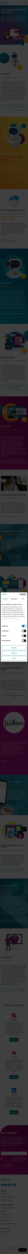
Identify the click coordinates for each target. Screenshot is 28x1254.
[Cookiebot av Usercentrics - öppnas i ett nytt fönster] (19, 595)
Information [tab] (14, 598)
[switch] (24, 631)
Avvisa (14, 658)
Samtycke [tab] (5, 598)
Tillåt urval (14, 653)
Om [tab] (23, 598)
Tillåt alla (14, 647)
